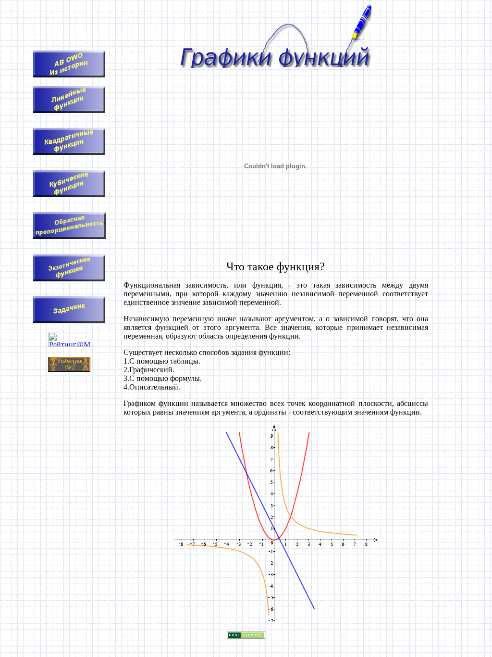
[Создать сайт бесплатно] (246, 636)
